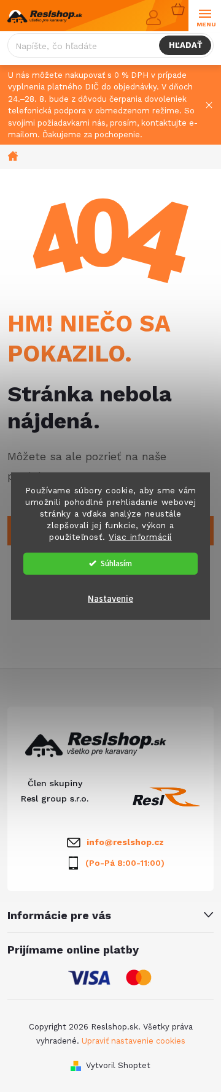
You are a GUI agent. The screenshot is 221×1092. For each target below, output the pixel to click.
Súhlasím (116, 563)
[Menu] (204, 16)
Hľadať (185, 45)
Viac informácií (140, 536)
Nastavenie (110, 598)
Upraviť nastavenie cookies (133, 1040)
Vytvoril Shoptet (118, 1065)
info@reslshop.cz (125, 842)
